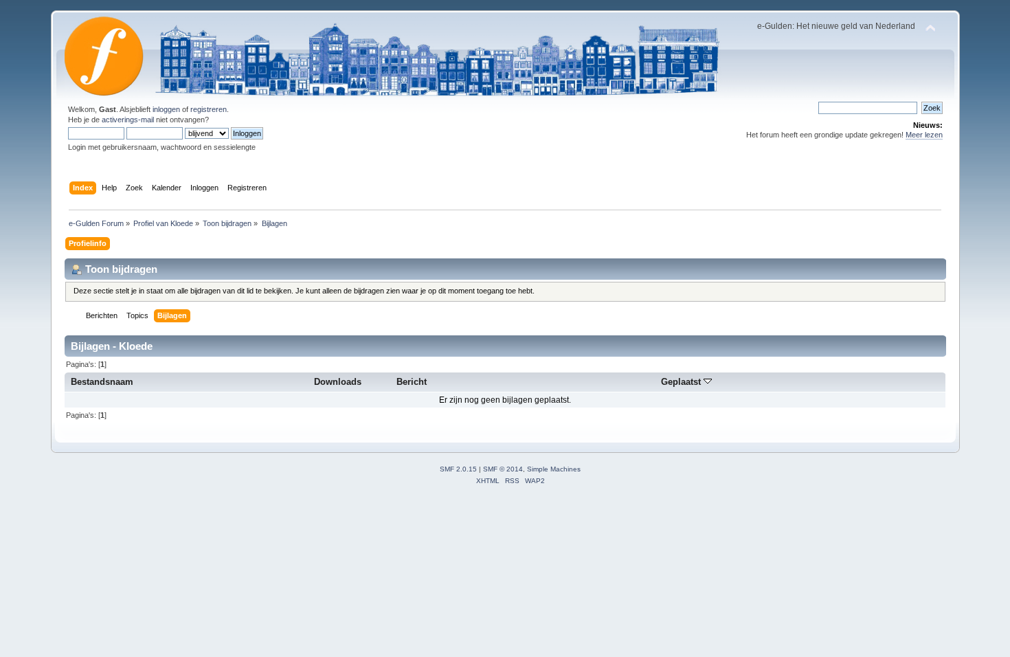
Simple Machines (554, 469)
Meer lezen (924, 135)
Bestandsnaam (102, 382)
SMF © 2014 (503, 469)
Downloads (337, 382)
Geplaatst (682, 382)
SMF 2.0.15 (458, 469)
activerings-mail (128, 119)
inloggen (166, 109)
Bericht (411, 382)
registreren (208, 109)
